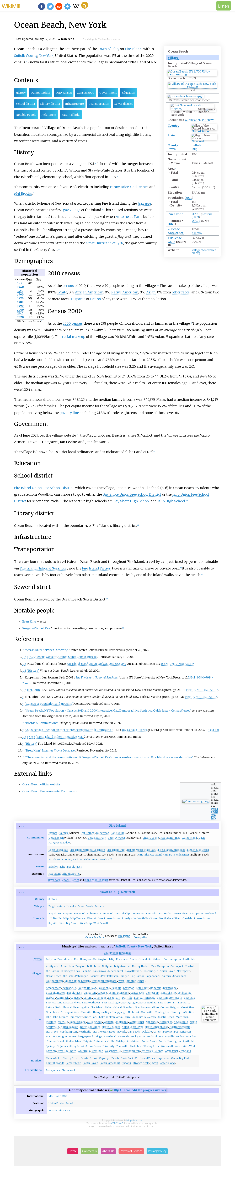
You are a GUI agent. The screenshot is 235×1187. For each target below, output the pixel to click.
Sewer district (123, 103)
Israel (69, 1103)
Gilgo (155, 1007)
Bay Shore (55, 913)
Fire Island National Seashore (43, 568)
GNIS (171, 241)
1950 (20, 290)
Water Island (189, 837)
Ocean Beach (56, 837)
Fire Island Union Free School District (44, 488)
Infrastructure (74, 103)
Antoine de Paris (129, 217)
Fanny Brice (119, 187)
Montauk (108, 1021)
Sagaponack (153, 976)
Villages (39, 906)
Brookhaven (74, 866)
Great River (181, 913)
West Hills (84, 1051)
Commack (62, 997)
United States (201, 131)
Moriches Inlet (89, 859)
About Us (108, 1151)
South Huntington (170, 1041)
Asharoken (67, 966)
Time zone (175, 214)
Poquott (94, 976)
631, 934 (197, 233)
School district (25, 103)
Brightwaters (57, 906)
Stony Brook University (100, 1046)
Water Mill (181, 1046)
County (173, 145)
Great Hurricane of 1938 (104, 243)
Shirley (120, 1041)
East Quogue (130, 1002)
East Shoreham (167, 1002)
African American (89, 292)
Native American (124, 292)
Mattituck (182, 1017)
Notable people (26, 114)
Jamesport (76, 1017)
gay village (71, 210)
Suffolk (196, 145)
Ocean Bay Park (97, 837)
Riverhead (122, 959)
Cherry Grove (151, 837)
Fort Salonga (143, 1007)
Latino (95, 299)
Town (172, 149)
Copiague (76, 997)
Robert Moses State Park (141, 849)
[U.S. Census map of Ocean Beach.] (186, 96)
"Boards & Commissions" (41, 723)
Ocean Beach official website (41, 784)
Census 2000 (85, 92)
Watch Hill (106, 859)
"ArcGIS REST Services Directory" (46, 650)
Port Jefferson (109, 976)
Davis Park (127, 1058)
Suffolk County (25, 56)
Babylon (53, 866)
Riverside (123, 1036)
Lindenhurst (115, 971)
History (21, 92)
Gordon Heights (170, 1007)
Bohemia (92, 913)
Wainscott (167, 1046)
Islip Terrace (78, 918)
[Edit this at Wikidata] (138, 1090)
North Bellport (111, 1026)
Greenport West (70, 1012)
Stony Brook (77, 1046)
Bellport (107, 966)
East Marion (53, 1002)
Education (128, 92)
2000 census (73, 323)
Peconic (167, 1031)
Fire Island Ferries (96, 568)
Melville (63, 1021)
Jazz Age (144, 203)
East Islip (151, 913)
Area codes (176, 233)
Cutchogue (99, 997)
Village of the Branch (77, 980)
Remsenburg (73, 1063)
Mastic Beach (166, 1017)
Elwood (67, 1007)
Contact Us (89, 1151)
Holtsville (56, 918)
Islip (194, 149)
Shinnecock (69, 1070)
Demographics (40, 92)
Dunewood (102, 832)
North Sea (52, 1031)
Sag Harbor (137, 976)
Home (73, 1151)
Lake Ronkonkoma (109, 918)
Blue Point (142, 987)
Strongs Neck (141, 1063)
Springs (50, 1046)
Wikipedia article (134, 1120)
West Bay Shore (69, 923)
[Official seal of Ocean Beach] (192, 87)
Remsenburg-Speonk (81, 1036)
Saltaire (63, 832)
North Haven (167, 971)
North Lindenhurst (156, 1026)
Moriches (122, 1021)
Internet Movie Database (58, 750)
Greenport (176, 966)
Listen (223, 6)
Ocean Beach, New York (214, 813)
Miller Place (94, 1021)
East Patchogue (111, 1002)
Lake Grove (99, 971)
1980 (20, 302)
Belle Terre (93, 966)
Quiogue (61, 1036)
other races (181, 292)
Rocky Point (138, 1036)
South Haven (90, 1063)
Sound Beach (149, 1041)
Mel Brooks (23, 193)
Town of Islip (108, 49)
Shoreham (179, 976)
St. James (62, 1046)
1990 (20, 306)
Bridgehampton (55, 992)
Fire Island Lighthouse (171, 849)
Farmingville (81, 1007)
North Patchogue (179, 1026)
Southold (188, 959)
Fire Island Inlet (116, 849)
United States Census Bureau (77, 657)
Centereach (137, 992)
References (48, 114)
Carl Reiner (139, 187)
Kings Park (90, 1017)
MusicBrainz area (59, 1110)
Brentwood (106, 913)
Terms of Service (131, 1151)
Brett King (29, 621)
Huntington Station (182, 1012)
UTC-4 (196, 220)
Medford (51, 1021)
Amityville (52, 966)
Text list (213, 730)
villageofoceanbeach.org (204, 251)
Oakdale (187, 918)
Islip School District (96, 880)
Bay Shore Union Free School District (132, 494)
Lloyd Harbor (133, 971)
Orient (157, 1031)
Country (173, 125)
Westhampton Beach (104, 980)
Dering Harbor (141, 966)
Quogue (124, 976)
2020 (188, 197)
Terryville (122, 1046)
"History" (33, 670)
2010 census (64, 92)
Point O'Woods (116, 837)
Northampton (68, 1031)
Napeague (152, 1021)
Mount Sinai (136, 1021)
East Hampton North (169, 997)
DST (172, 224)
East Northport (91, 1002)
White (62, 292)
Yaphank (185, 1051)
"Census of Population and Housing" (49, 703)
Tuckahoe (136, 1046)
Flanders (128, 1007)
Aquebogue (69, 987)
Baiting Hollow (87, 987)
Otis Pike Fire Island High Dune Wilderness (163, 854)
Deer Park (114, 997)
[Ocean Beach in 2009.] (192, 74)
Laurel (127, 1017)
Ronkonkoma (202, 918)
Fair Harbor (87, 832)
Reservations (33, 1070)
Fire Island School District (64, 873)
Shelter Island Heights (79, 1041)
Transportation (99, 103)
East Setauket (147, 1002)
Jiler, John (33, 690)
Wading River (151, 1046)
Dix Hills (127, 997)
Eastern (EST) (202, 215)
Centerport (152, 992)
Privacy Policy (157, 1151)
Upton (154, 1063)
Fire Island (133, 49)
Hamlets (38, 918)
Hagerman (163, 1058)
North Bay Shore (147, 918)
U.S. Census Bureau (134, 730)
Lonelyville (117, 832)
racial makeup (73, 337)
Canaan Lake (53, 1058)
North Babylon (69, 1026)
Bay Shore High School (131, 501)
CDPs (38, 1019)
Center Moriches (119, 992)
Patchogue (81, 976)
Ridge (98, 1036)
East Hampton (83, 959)
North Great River (170, 918)
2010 (20, 313)
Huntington (100, 959)
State (171, 135)
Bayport (67, 913)
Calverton (90, 992)
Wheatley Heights (152, 1051)
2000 (20, 309)
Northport (183, 971)
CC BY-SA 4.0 (117, 1123)
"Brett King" (33, 750)
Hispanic (78, 299)
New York (198, 141)
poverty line (69, 413)
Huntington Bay (70, 971)
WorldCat (61, 1096)
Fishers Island (113, 1007)
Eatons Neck (53, 1007)
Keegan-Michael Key (36, 628)
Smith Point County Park (63, 859)
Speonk (126, 1063)
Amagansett (53, 987)
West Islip (86, 923)
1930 (20, 283)
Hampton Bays (102, 1012)
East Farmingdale (144, 997)
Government (108, 92)
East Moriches (71, 1002)
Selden (180, 1036)
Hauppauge (197, 913)
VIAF (51, 1096)
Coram (87, 997)
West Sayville (101, 923)
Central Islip (122, 913)
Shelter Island (138, 959)
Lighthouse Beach (198, 849)
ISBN (164, 663)
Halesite (86, 1012)
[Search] (84, 5)
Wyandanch (172, 1051)
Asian (151, 292)
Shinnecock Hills (104, 1041)
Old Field (68, 976)
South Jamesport (110, 1063)
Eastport (183, 1002)
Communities (35, 837)
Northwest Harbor (104, 1031)
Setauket (191, 1036)
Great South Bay (58, 849)
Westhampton (131, 1051)
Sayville (53, 923)
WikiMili (11, 6)
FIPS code (175, 238)
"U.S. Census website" (43, 657)
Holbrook (211, 913)
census (68, 286)
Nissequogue (150, 971)
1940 (20, 287)
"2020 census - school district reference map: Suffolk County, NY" (69, 730)
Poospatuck (53, 1070)
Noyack (121, 1031)
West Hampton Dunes (131, 980)
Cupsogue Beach (109, 1058)
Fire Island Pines (170, 837)
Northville (84, 1031)
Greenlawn (52, 1012)
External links (71, 114)
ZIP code (174, 229)
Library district (50, 103)
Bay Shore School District (63, 880)
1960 (20, 294)
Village (173, 57)
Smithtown (155, 959)
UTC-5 (196, 214)
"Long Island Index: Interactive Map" (60, 736)
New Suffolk (181, 1021)
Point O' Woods (55, 1063)
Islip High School (171, 501)
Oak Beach (133, 1031)
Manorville (140, 1017)
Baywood (79, 913)
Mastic (152, 1017)
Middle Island (78, 1021)
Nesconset (165, 1021)
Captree (102, 992)
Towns (40, 866)
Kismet (53, 832)
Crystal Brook (89, 1058)
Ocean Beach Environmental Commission (50, 791)
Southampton (172, 959)
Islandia (71, 906)
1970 (20, 298)
